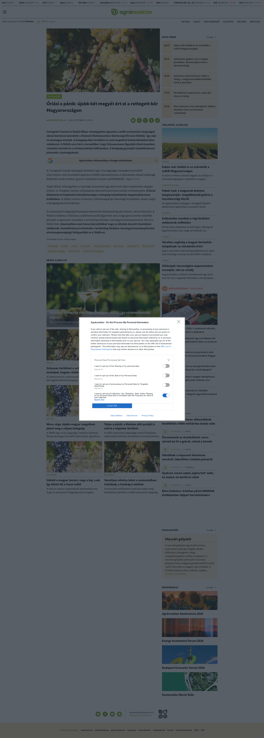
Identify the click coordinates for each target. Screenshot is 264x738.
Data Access (132, 415)
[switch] (166, 366)
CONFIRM (112, 406)
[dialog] (132, 369)
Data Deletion (116, 415)
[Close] (179, 322)
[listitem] (132, 359)
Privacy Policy (148, 415)
